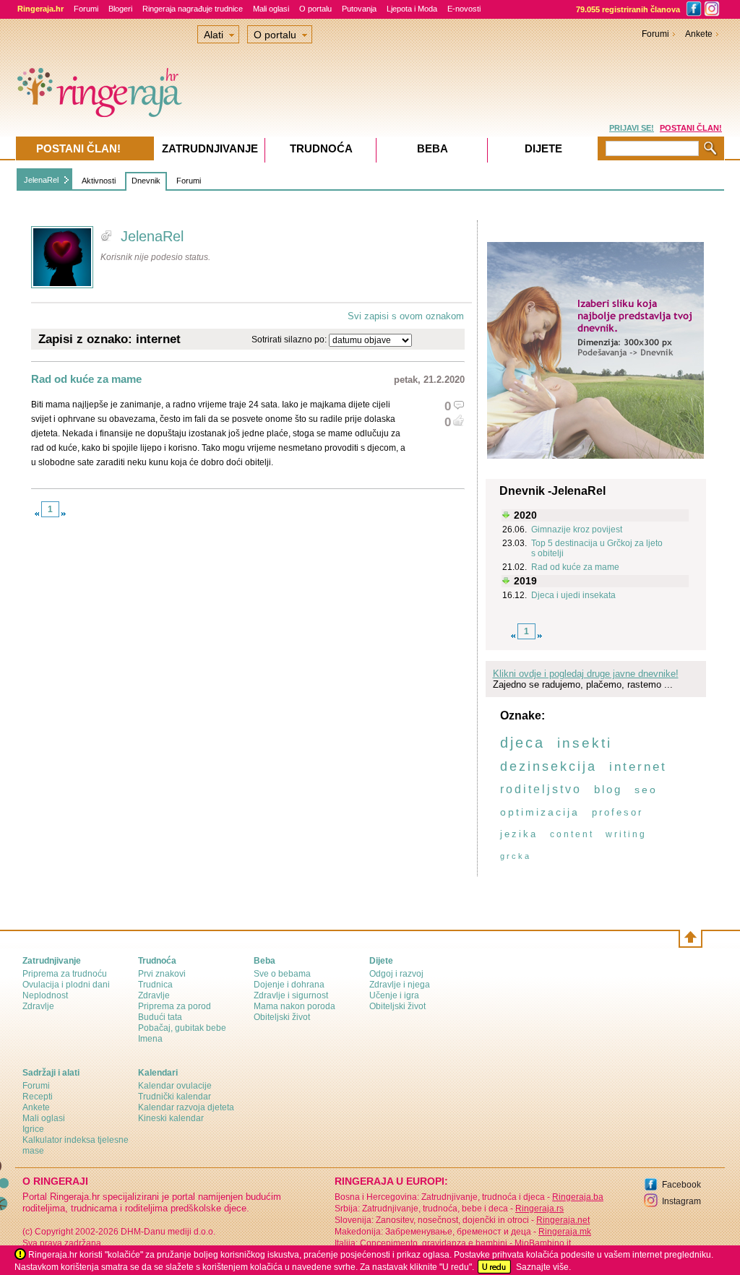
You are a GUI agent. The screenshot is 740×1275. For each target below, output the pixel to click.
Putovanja (359, 8)
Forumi (86, 8)
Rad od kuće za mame (86, 379)
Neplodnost (45, 995)
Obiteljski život (282, 1017)
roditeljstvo (541, 789)
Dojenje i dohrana (289, 985)
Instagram (681, 1201)
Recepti (37, 1097)
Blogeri (120, 8)
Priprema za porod (174, 1006)
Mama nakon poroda (294, 1006)
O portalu (315, 8)
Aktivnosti (99, 180)
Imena (150, 1039)
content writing (598, 834)
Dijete (543, 148)
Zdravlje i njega (399, 985)
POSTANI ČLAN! (691, 128)
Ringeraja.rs (539, 1208)
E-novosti (464, 8)
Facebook (681, 1185)
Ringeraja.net (563, 1220)
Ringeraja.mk (564, 1232)
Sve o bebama (282, 974)
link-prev (37, 513)
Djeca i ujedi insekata (573, 595)
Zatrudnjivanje (210, 148)
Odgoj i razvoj (396, 974)
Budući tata (160, 1017)
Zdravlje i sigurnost (291, 995)
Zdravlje (38, 1006)
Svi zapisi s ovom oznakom (406, 316)
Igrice (33, 1129)
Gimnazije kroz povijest (576, 529)
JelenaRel (41, 180)
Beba (432, 148)
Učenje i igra (394, 995)
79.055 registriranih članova (628, 9)
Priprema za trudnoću (64, 974)
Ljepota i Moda (412, 8)
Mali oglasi (271, 8)
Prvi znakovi (162, 974)
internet (638, 767)
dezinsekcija (548, 766)
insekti (584, 743)
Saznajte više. (543, 1267)
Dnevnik (146, 180)
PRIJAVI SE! (631, 128)
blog (608, 789)
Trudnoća (321, 148)
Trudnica (155, 985)
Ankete (699, 34)
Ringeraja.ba (577, 1197)
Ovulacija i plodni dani (66, 985)
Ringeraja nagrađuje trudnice (192, 8)
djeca (522, 743)
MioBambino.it (543, 1243)
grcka (515, 856)
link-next (63, 513)
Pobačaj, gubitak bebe (182, 1028)
